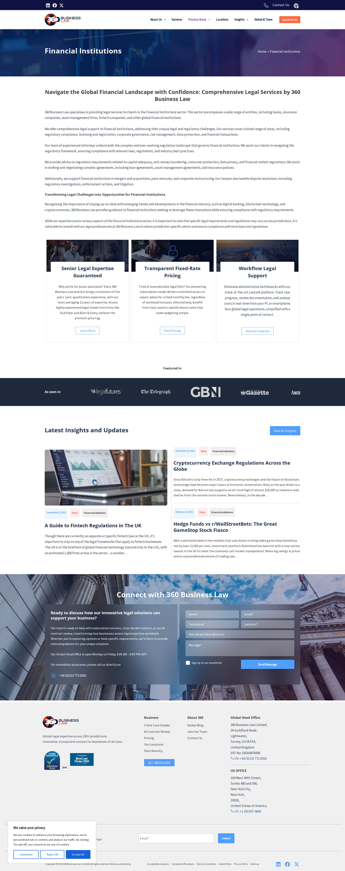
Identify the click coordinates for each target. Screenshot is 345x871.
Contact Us (281, 5)
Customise (26, 854)
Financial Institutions (95, 512)
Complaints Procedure (183, 863)
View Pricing (172, 331)
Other (75, 512)
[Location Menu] (296, 5)
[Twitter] (61, 5)
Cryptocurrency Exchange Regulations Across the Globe (231, 466)
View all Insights (285, 431)
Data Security (153, 751)
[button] (164, 19)
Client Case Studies (157, 725)
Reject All (52, 854)
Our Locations (153, 744)
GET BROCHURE (159, 763)
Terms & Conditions (206, 863)
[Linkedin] (48, 5)
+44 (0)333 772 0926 (72, 675)
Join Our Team (197, 732)
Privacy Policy (241, 863)
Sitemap (254, 863)
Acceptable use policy (158, 863)
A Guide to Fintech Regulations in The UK (94, 525)
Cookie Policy (225, 863)
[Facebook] (55, 5)
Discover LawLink (257, 331)
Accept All (78, 854)
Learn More (87, 331)
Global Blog (195, 725)
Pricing (149, 738)
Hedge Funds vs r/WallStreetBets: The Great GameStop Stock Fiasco (225, 527)
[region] (52, 842)
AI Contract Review (157, 732)
